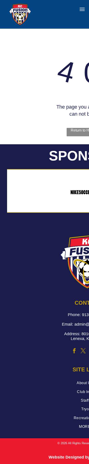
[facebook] (74, 351)
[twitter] (83, 351)
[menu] (82, 9)
